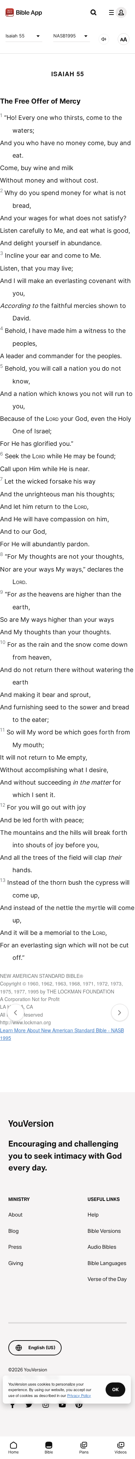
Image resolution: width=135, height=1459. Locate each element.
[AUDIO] (103, 39)
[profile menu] (116, 12)
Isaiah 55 (15, 35)
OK (115, 1389)
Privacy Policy (79, 1395)
